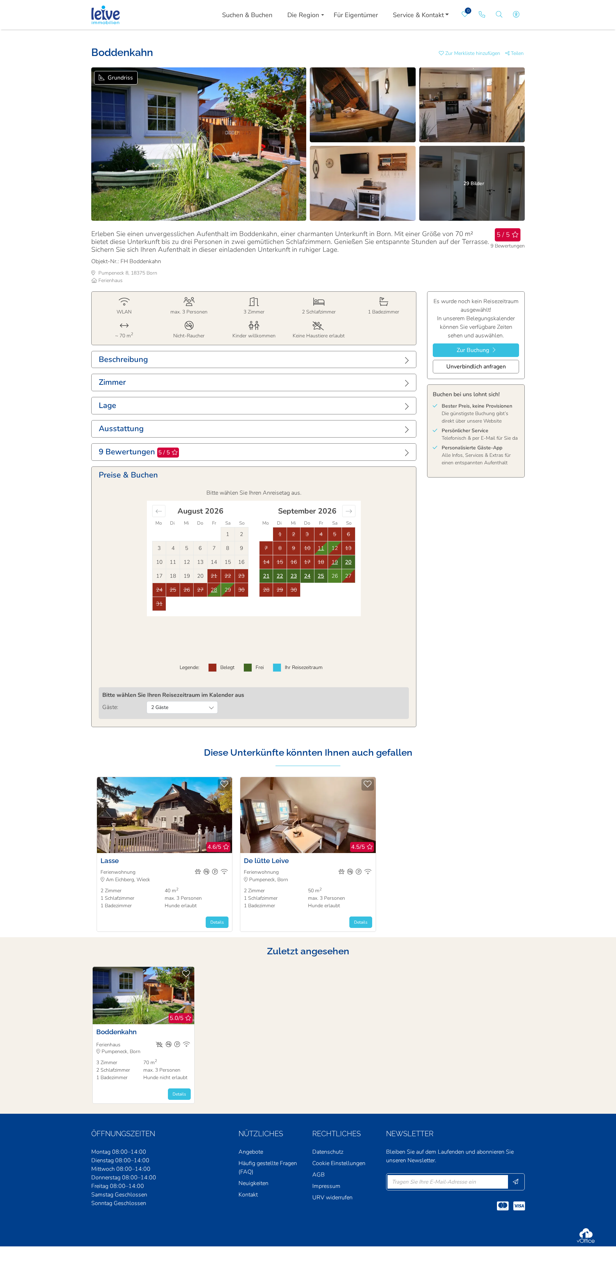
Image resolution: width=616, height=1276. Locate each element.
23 (294, 576)
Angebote (250, 1152)
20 (348, 562)
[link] (482, 14)
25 (321, 576)
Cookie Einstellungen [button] (338, 1163)
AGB (318, 1175)
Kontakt (248, 1195)
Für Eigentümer (356, 15)
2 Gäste (159, 707)
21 (266, 576)
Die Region (303, 15)
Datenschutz (327, 1152)
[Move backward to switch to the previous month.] (158, 511)
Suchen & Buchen (247, 15)
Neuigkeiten (253, 1183)
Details (217, 922)
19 (335, 562)
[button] (472, 53)
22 (280, 576)
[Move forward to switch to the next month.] (348, 511)
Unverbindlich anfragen (476, 367)
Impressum (326, 1186)
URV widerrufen (332, 1197)
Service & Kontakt (418, 15)
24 (307, 576)
